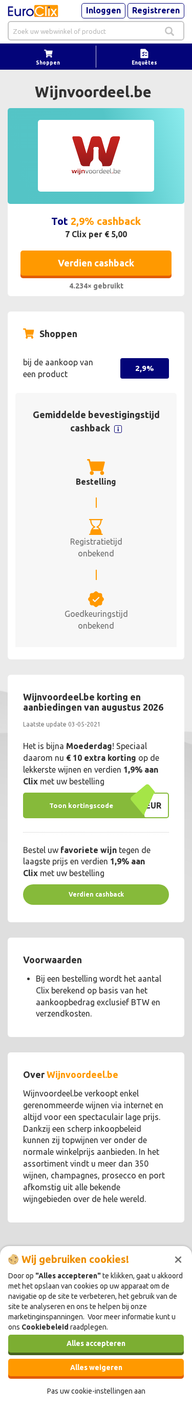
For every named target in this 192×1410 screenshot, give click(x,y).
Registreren (156, 10)
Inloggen (103, 10)
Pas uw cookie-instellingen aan (96, 1391)
